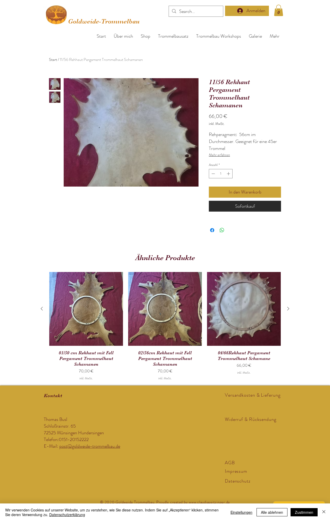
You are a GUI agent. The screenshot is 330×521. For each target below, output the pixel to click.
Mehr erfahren (219, 154)
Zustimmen (304, 512)
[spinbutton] (221, 173)
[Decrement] (213, 173)
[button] (278, 10)
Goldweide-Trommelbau (104, 21)
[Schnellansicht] (86, 309)
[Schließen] (324, 512)
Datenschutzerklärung (67, 514)
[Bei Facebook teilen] (212, 230)
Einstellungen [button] (241, 512)
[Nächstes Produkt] (288, 309)
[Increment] (229, 173)
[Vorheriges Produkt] (42, 309)
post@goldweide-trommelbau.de (89, 446)
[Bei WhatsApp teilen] (222, 230)
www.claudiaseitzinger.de (209, 502)
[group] (165, 326)
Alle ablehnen (272, 512)
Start (53, 59)
